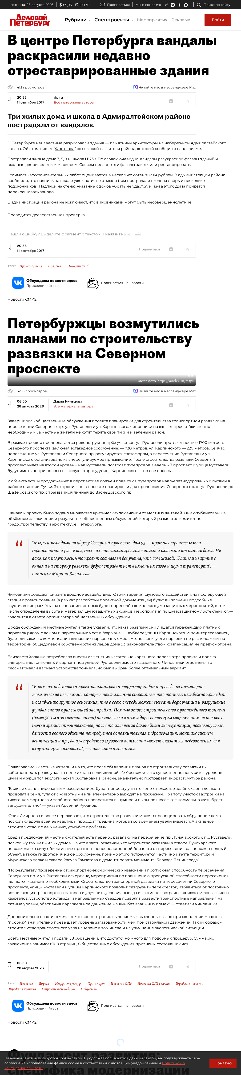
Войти (218, 20)
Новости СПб (77, 266)
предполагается (59, 442)
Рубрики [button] (76, 20)
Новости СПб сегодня (153, 983)
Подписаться (118, 5)
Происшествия (31, 266)
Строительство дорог (58, 989)
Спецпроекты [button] (112, 20)
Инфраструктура (68, 983)
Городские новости (189, 983)
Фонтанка (64, 148)
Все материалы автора (74, 102)
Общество (89, 989)
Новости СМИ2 (22, 299)
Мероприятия (152, 20)
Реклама (180, 20)
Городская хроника (22, 989)
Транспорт (96, 983)
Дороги (44, 983)
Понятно (223, 1063)
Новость (54, 266)
